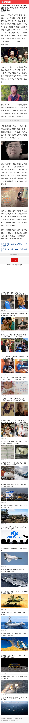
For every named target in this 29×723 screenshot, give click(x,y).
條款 (12, 720)
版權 (16, 720)
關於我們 (3, 720)
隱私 (14, 720)
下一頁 (14, 260)
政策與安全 (7, 720)
